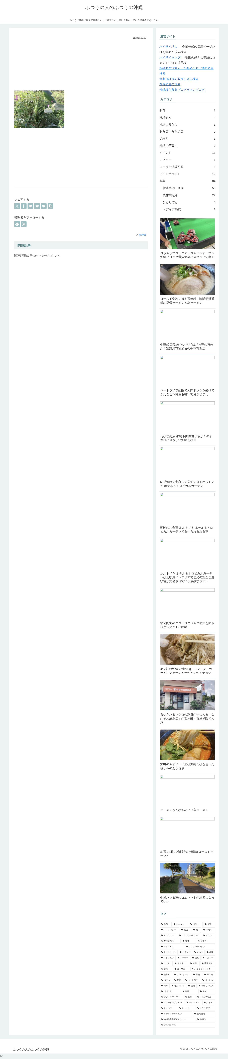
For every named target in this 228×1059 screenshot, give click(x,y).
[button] (50, 206)
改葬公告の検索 (169, 84)
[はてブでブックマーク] (30, 206)
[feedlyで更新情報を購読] (17, 224)
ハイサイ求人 (168, 46)
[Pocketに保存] (37, 206)
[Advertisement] (81, 65)
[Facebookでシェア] (24, 206)
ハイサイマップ (169, 57)
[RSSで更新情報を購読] (24, 224)
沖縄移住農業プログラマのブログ (181, 89)
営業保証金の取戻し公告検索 (178, 79)
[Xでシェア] (17, 206)
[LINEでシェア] (44, 206)
